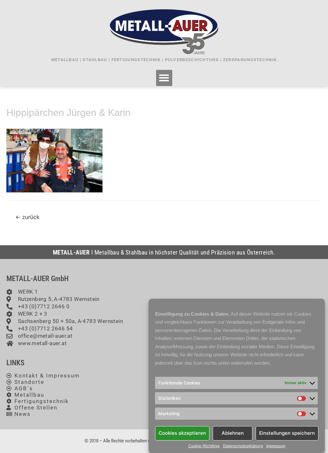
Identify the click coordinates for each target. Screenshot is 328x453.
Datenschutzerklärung (243, 446)
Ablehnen (233, 433)
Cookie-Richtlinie (204, 446)
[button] (164, 77)
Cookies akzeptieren (182, 433)
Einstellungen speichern (287, 433)
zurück (27, 217)
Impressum (275, 446)
